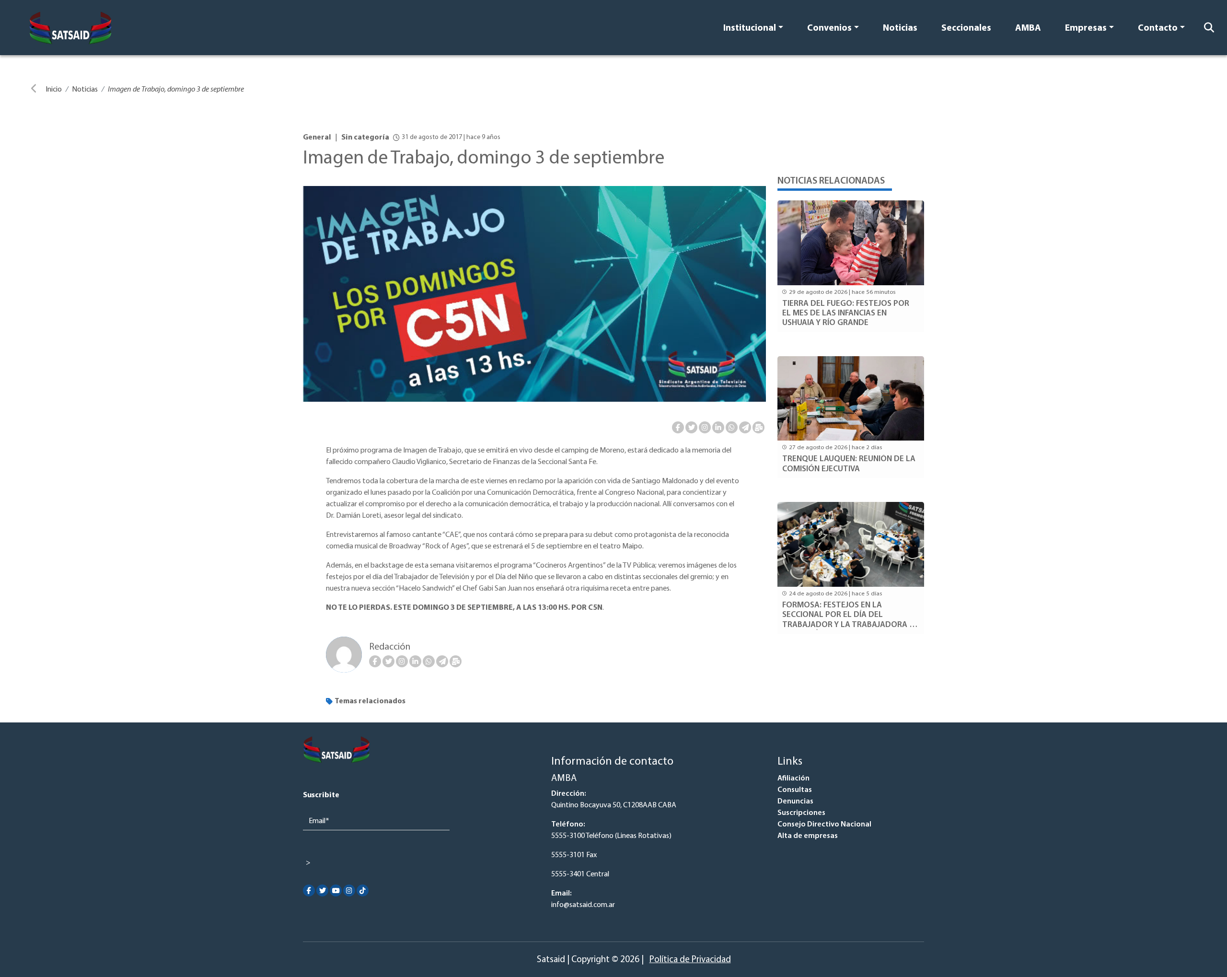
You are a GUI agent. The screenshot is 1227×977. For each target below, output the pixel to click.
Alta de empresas (807, 836)
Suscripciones (801, 813)
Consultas (794, 790)
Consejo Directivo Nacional (824, 824)
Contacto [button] (1158, 28)
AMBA (1028, 28)
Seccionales (966, 28)
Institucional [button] (749, 28)
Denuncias (795, 801)
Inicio (54, 89)
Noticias (900, 28)
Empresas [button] (1086, 28)
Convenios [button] (829, 28)
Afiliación (793, 778)
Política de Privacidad (690, 960)
